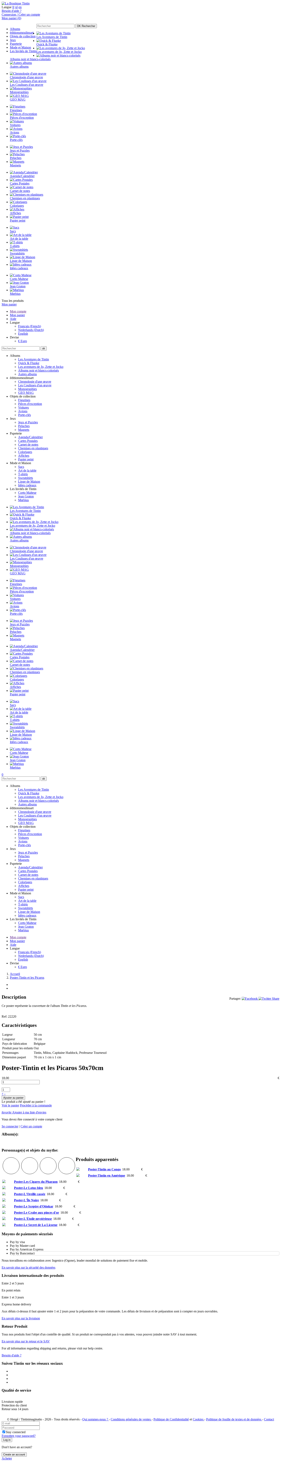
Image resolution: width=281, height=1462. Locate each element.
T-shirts (23, 474)
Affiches (23, 455)
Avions (22, 411)
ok (43, 348)
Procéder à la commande (36, 1105)
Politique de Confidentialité (171, 1419)
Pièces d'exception (30, 404)
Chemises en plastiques (33, 448)
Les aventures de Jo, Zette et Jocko (40, 366)
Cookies (198, 1419)
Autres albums (27, 374)
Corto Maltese (27, 492)
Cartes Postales (28, 441)
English (23, 333)
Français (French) (29, 326)
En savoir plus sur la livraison (21, 1318)
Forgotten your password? (19, 1436)
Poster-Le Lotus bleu (28, 1188)
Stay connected (16, 1432)
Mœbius (23, 500)
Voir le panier (10, 1105)
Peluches (24, 426)
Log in (6, 1439)
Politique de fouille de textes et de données (234, 1419)
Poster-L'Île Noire (26, 1200)
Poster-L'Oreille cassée (29, 1194)
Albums (15, 29)
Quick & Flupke (28, 363)
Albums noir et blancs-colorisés (38, 370)
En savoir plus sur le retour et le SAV (26, 1341)
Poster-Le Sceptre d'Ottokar (33, 1206)
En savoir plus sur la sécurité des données (28, 1267)
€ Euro (22, 341)
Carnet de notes (28, 444)
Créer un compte (31, 1126)
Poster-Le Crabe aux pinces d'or (36, 1212)
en (20, 7)
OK (86, 26)
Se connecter (10, 1126)
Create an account (14, 1454)
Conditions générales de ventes (131, 1419)
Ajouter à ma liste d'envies (24, 1112)
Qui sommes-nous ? (95, 1419)
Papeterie (16, 43)
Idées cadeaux (27, 485)
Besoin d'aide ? (11, 11)
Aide (13, 319)
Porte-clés (24, 415)
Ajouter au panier (13, 1097)
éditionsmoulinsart (22, 32)
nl (16, 7)
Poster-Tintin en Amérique (106, 1175)
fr (13, 7)
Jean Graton (26, 496)
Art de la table (27, 470)
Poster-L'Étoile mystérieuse (33, 1218)
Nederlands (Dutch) (31, 330)
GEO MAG (26, 392)
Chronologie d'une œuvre (34, 381)
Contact (269, 1419)
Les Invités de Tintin (23, 51)
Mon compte (18, 311)
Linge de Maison (29, 481)
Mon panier (9, 304)
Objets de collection (23, 36)
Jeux (13, 40)
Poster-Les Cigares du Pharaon (36, 1181)
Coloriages (25, 452)
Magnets (23, 429)
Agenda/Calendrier (30, 437)
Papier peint (26, 459)
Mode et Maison (20, 47)
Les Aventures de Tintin (33, 359)
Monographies (27, 389)
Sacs (21, 466)
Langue (7, 7)
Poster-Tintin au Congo (104, 1169)
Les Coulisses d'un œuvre (34, 385)
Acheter (7, 1458)
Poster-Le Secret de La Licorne (35, 1225)
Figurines (24, 400)
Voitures (23, 407)
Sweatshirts (25, 478)
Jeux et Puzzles (28, 422)
